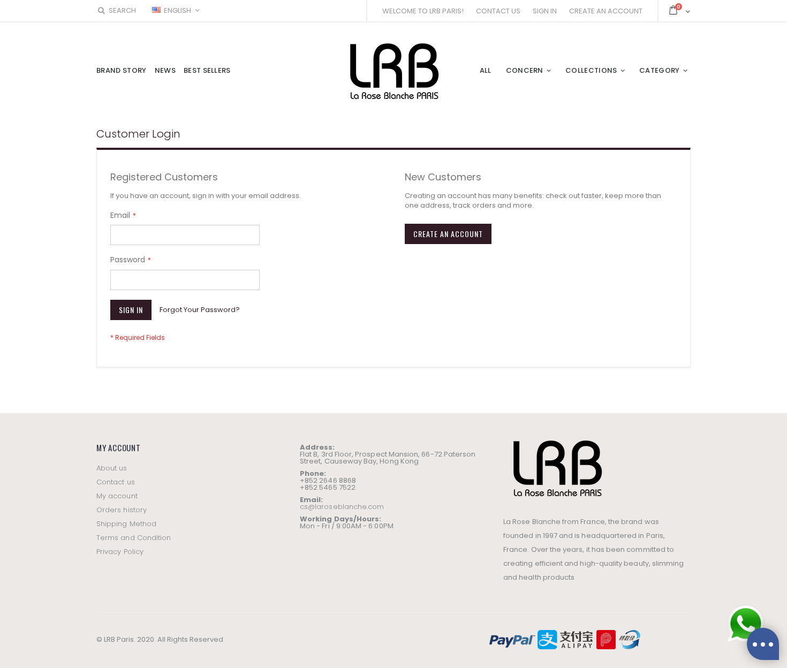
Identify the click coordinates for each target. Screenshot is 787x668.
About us (111, 468)
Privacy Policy (119, 551)
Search (122, 10)
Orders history (121, 510)
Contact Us (498, 11)
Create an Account (605, 11)
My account (117, 496)
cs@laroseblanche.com (342, 507)
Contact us (115, 482)
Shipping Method (126, 524)
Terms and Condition (133, 538)
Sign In (545, 11)
